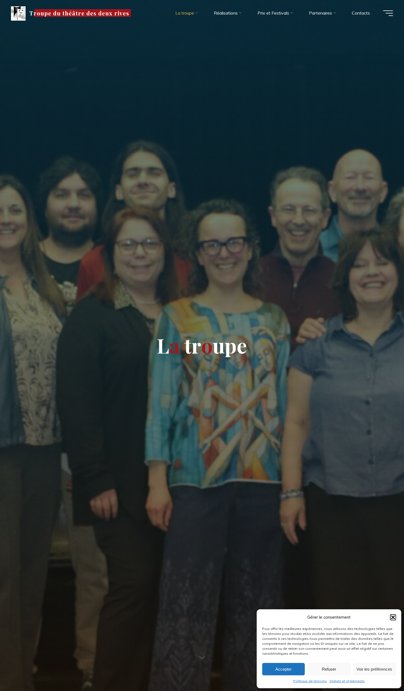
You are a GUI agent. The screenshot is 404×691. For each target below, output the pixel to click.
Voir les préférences (374, 669)
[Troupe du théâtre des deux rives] (18, 13)
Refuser (329, 669)
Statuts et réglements (347, 681)
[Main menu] (388, 13)
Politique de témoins (310, 681)
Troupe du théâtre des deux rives (79, 13)
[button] (393, 617)
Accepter (283, 669)
